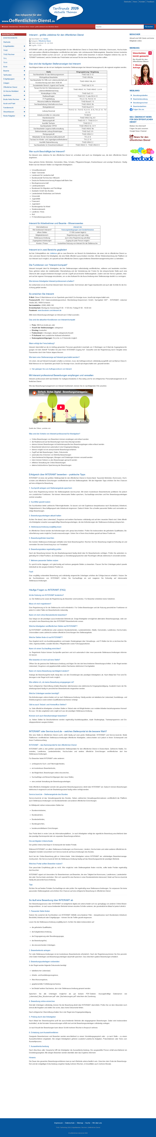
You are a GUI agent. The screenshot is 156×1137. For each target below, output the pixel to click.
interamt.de (77, 227)
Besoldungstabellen (140, 95)
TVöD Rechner (9, 54)
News (135, 2)
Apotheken (14, 95)
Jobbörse (53, 253)
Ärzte (14, 66)
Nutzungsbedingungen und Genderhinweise (77, 230)
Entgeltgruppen (14, 79)
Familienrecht (14, 107)
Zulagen (6, 83)
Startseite (127, 2)
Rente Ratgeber (14, 116)
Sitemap (80, 1123)
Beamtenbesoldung (140, 99)
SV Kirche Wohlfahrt (14, 91)
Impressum (58, 1123)
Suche (87, 1123)
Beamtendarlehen (139, 106)
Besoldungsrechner (140, 103)
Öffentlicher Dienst (14, 87)
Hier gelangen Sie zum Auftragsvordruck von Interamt (52, 369)
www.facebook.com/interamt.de (49, 310)
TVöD (14, 50)
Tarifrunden (14, 75)
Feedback (150, 2)
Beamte (14, 71)
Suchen (150, 27)
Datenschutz (70, 1123)
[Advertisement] (117, 12)
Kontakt (142, 2)
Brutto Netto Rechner (14, 99)
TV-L (14, 58)
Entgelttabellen (14, 46)
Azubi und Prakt (9, 103)
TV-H (5, 62)
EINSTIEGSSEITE (10, 38)
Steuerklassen (14, 111)
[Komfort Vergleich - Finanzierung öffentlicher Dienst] (142, 68)
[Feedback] (142, 155)
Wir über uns (97, 1123)
